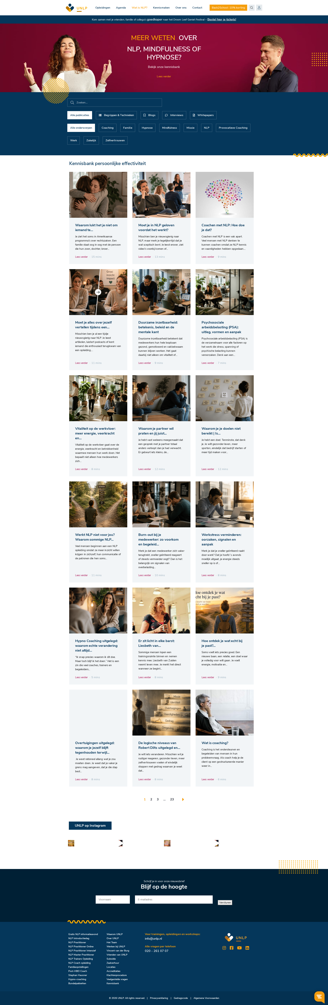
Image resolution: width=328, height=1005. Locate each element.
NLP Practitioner (77, 942)
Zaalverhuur (113, 963)
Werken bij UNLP (116, 946)
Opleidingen (102, 8)
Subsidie (111, 958)
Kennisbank (113, 983)
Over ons (181, 8)
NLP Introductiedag (78, 938)
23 (172, 799)
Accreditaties (113, 971)
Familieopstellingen (78, 967)
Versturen (225, 902)
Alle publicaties (79, 115)
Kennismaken (161, 8)
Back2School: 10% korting (228, 8)
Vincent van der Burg (118, 950)
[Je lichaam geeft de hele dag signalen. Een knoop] (167, 843)
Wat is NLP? (139, 8)
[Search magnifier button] (252, 8)
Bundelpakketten (77, 983)
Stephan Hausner (77, 975)
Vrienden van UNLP (117, 954)
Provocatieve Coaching (233, 128)
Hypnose (147, 128)
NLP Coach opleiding (79, 963)
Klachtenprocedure (117, 975)
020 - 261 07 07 (156, 951)
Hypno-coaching (77, 979)
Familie (127, 128)
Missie (190, 128)
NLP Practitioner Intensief (82, 950)
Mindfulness (169, 128)
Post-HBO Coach (77, 971)
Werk (73, 140)
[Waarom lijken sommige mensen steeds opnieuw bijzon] (71, 843)
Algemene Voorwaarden (206, 998)
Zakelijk (91, 140)
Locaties (111, 967)
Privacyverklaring (159, 998)
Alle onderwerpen (81, 128)
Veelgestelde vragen (117, 979)
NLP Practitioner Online (80, 946)
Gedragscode (181, 998)
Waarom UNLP (115, 934)
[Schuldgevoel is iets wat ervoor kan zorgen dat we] (119, 843)
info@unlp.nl (153, 939)
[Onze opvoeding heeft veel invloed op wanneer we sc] (215, 843)
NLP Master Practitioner (81, 954)
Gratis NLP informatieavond (83, 934)
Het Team (112, 942)
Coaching (108, 128)
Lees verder (164, 76)
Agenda (121, 8)
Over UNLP (113, 938)
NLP (206, 128)
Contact (197, 8)
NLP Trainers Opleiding (80, 958)
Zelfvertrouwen (115, 140)
